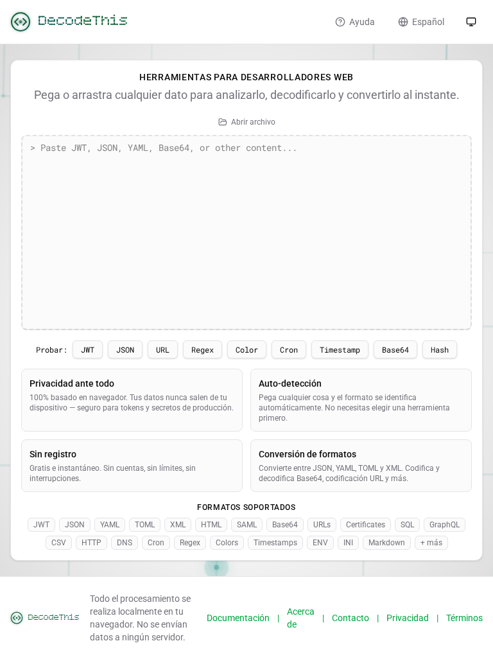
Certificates (365, 524)
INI (348, 542)
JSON (125, 349)
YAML (109, 524)
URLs (322, 524)
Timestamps (275, 542)
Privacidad (407, 618)
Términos (464, 618)
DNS (124, 542)
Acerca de (301, 617)
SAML (247, 524)
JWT (87, 349)
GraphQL (444, 524)
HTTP (91, 542)
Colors (227, 542)
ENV (320, 542)
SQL (407, 524)
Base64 (395, 349)
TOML (145, 524)
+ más (431, 542)
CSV (58, 542)
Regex (202, 349)
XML (178, 524)
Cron (289, 349)
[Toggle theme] (471, 21)
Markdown (386, 542)
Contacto (350, 618)
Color (247, 349)
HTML (211, 524)
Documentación (238, 618)
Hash (440, 349)
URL (162, 349)
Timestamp (340, 349)
